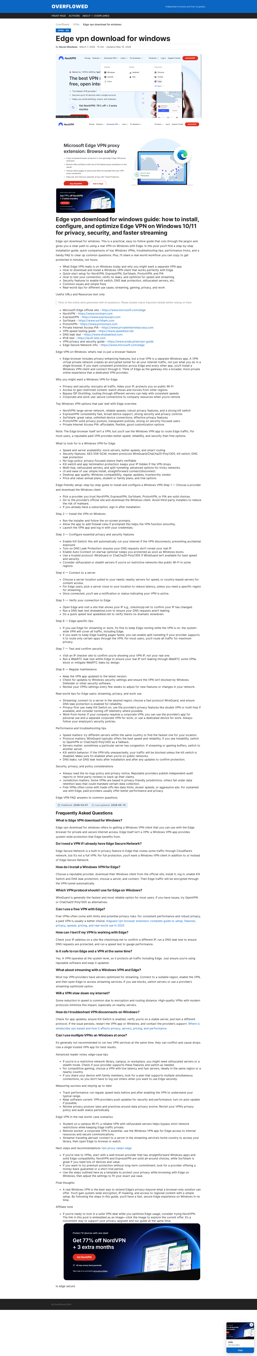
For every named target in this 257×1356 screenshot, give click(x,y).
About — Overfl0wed (96, 15)
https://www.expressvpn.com (101, 317)
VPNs (76, 24)
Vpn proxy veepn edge (116, 1148)
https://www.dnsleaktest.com (103, 334)
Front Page (59, 15)
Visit (240, 1350)
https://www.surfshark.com (96, 320)
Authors (74, 15)
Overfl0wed (70, 6)
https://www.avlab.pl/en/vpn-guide (131, 341)
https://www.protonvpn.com (98, 324)
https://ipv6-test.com (91, 338)
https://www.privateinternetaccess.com (128, 327)
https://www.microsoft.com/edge (124, 310)
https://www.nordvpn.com (95, 313)
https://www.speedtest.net (116, 331)
